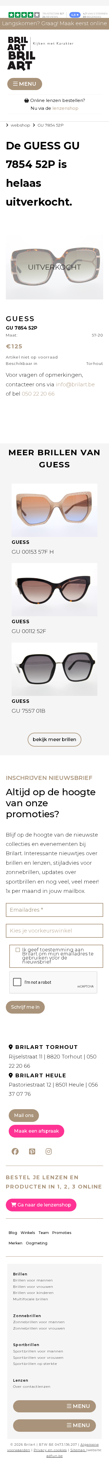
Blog (13, 1233)
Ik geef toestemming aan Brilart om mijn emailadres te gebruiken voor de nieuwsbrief (58, 956)
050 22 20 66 (38, 394)
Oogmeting (36, 1243)
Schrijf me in (25, 1007)
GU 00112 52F (29, 631)
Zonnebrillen (27, 1316)
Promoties (61, 1233)
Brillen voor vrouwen (33, 1286)
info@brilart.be (75, 384)
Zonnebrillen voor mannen (39, 1322)
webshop (20, 125)
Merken (15, 1243)
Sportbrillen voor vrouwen (38, 1357)
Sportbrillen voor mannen (38, 1351)
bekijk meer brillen (54, 739)
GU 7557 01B (28, 710)
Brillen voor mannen (33, 1280)
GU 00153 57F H (33, 552)
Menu (27, 84)
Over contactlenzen (32, 1386)
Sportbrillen (26, 1345)
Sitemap (77, 1450)
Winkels (28, 1233)
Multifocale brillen (30, 1299)
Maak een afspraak (36, 1131)
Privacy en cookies (50, 1450)
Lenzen (20, 1380)
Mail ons (24, 1115)
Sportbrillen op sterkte (35, 1363)
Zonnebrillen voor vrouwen (39, 1328)
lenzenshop (65, 108)
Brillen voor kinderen (33, 1292)
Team (43, 1233)
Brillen (20, 1274)
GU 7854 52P (50, 125)
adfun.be (55, 1456)
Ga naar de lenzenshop (43, 1205)
